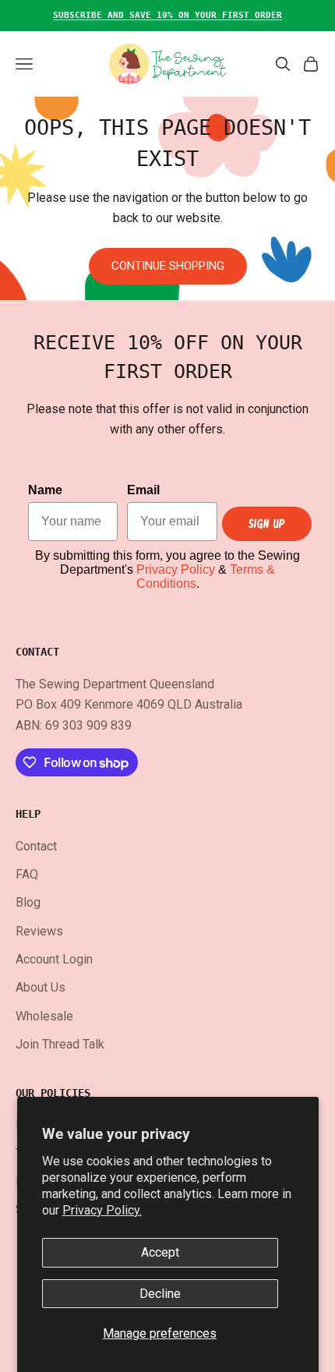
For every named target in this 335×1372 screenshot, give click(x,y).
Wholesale (44, 1016)
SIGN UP (267, 523)
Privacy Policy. (102, 1210)
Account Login (54, 959)
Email (143, 490)
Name (45, 490)
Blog (28, 902)
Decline (160, 1293)
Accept (160, 1252)
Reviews (39, 931)
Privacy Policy (175, 569)
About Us (40, 987)
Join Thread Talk (60, 1044)
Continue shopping (167, 266)
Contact (36, 846)
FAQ (27, 874)
